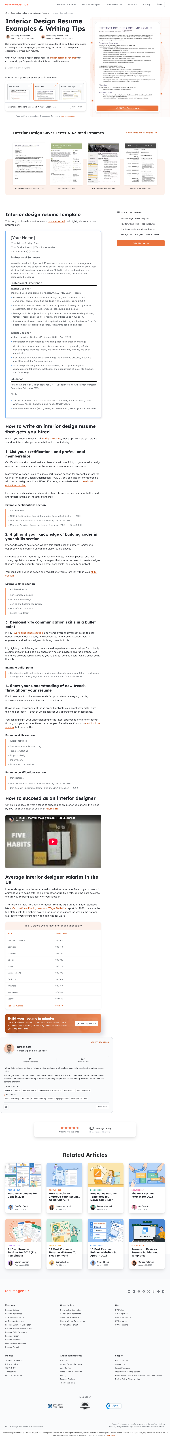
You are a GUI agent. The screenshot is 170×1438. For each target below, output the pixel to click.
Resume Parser (12, 1336)
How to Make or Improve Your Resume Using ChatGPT (64, 1196)
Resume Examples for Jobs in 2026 (22, 1195)
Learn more (110, 1435)
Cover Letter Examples (70, 1317)
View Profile (102, 1107)
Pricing (146, 4)
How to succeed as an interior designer (138, 229)
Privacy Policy (11, 1364)
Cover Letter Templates (70, 1314)
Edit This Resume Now (128, 108)
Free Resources (114, 4)
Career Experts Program (71, 1364)
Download (78, 107)
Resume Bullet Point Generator (18, 1328)
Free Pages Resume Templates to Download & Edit (103, 1196)
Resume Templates (66, 4)
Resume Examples (91, 4)
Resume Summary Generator (18, 1325)
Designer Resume (66, 189)
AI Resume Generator (14, 1321)
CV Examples (121, 1321)
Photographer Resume (103, 189)
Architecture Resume (39, 13)
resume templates (68, 116)
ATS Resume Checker (15, 1317)
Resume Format (12, 1347)
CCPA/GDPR (10, 1368)
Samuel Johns (62, 36)
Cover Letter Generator (70, 1310)
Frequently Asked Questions (127, 1371)
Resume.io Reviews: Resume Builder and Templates (144, 1252)
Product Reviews (67, 1379)
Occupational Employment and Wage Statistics (39, 908)
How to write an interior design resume (138, 224)
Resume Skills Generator (16, 1332)
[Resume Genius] (16, 4)
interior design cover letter (63, 57)
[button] (114, 1406)
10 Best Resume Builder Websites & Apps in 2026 (103, 1252)
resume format (56, 221)
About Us (64, 1360)
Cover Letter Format (69, 1325)
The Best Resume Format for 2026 (142, 1195)
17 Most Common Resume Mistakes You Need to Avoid (63, 1252)
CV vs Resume (121, 1325)
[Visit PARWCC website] (56, 1406)
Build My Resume (88, 1023)
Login (159, 4)
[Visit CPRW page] (85, 1406)
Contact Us (120, 1364)
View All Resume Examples (139, 132)
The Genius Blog (67, 1383)
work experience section (28, 632)
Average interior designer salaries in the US (140, 234)
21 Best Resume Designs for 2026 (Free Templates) (23, 1252)
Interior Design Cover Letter (29, 189)
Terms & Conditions (13, 1360)
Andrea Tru (52, 808)
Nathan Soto (24, 1046)
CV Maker (119, 1310)
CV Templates (121, 1314)
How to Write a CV (123, 1317)
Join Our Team (66, 1368)
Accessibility (10, 1371)
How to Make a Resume (15, 1343)
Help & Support (122, 1360)
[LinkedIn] (6, 1107)
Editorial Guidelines (13, 1375)
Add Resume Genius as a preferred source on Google (138, 1375)
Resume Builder (12, 1310)
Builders (132, 4)
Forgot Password (122, 1368)
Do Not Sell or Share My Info (127, 1379)
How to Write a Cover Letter (72, 1321)
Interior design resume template (135, 218)
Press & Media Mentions (71, 1371)
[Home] (6, 13)
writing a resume (51, 438)
